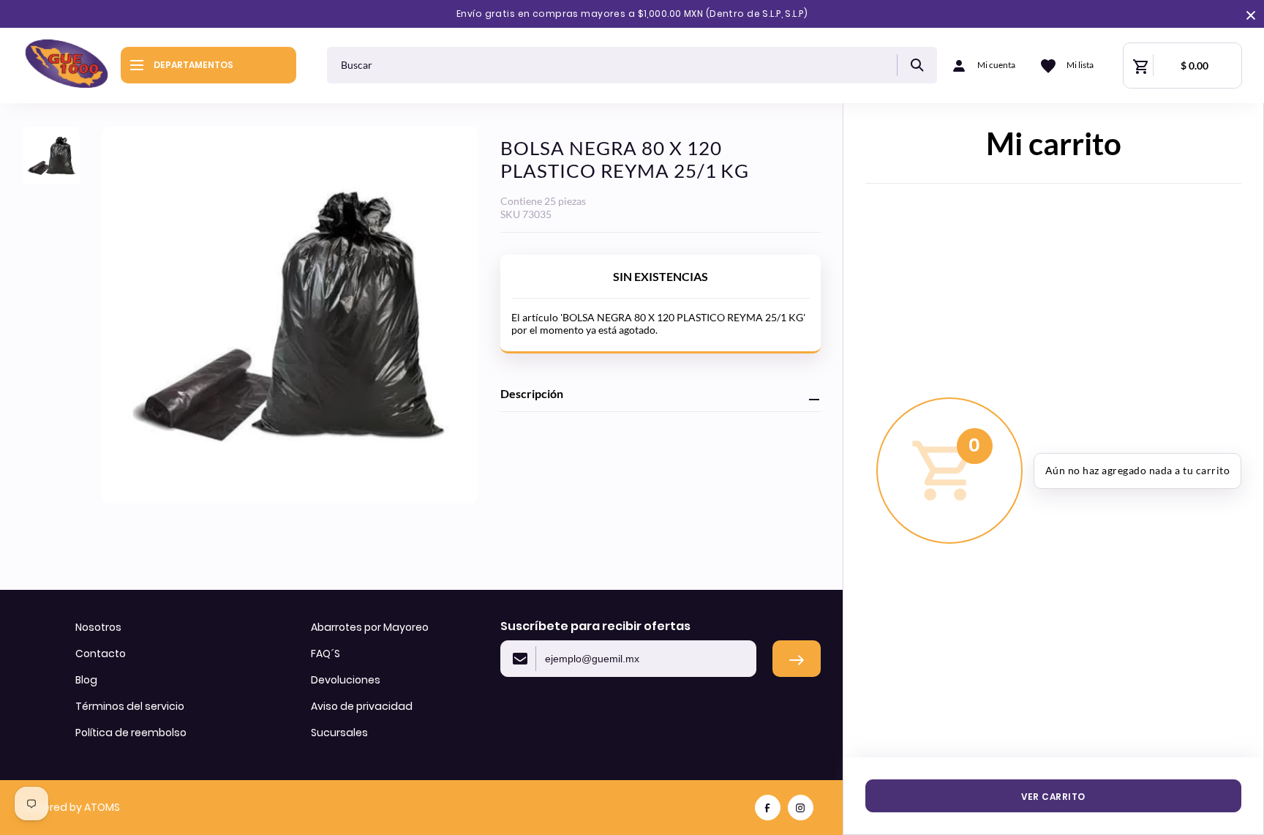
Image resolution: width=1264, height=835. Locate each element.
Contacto (100, 653)
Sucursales (339, 732)
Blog (86, 680)
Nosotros (98, 627)
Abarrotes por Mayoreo (370, 627)
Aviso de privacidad (362, 706)
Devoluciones (345, 680)
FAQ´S (325, 653)
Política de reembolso (131, 732)
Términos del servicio (129, 706)
